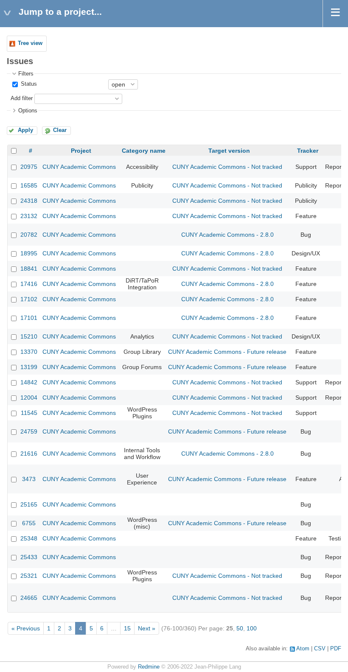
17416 (28, 283)
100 (252, 628)
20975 (28, 166)
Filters (26, 74)
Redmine (149, 667)
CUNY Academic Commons (79, 166)
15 (127, 628)
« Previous (25, 628)
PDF (335, 649)
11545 (29, 412)
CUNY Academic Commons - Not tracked (227, 166)
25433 (28, 557)
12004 (28, 397)
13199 (28, 367)
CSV (320, 649)
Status (28, 84)
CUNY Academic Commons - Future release (227, 351)
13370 (28, 351)
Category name (144, 150)
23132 (28, 216)
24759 (28, 431)
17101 (28, 317)
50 (239, 628)
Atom (302, 649)
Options (27, 111)
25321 (28, 575)
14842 (28, 382)
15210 (28, 336)
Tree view (30, 43)
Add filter (22, 98)
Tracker (307, 150)
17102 (28, 299)
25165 (28, 504)
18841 (28, 268)
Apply (25, 130)
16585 (28, 185)
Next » (146, 628)
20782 (28, 234)
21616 (28, 453)
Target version (229, 150)
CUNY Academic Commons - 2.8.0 (227, 234)
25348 (28, 538)
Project (81, 150)
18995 (28, 253)
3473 (29, 479)
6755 (29, 523)
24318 (28, 200)
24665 (28, 597)
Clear (60, 130)
